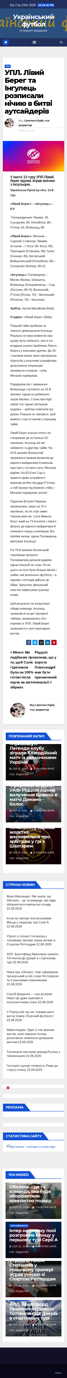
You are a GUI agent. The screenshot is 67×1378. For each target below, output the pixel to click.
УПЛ (7, 66)
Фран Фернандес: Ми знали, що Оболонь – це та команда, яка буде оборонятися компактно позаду (31, 900)
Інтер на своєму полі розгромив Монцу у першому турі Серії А (33, 1235)
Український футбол (33, 20)
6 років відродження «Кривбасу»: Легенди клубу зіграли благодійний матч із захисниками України (33, 750)
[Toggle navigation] (34, 42)
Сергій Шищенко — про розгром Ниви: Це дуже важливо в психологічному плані (29, 998)
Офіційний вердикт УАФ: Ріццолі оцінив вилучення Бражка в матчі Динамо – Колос (33, 795)
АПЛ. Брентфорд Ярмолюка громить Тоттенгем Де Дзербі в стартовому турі (32, 958)
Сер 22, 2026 (20, 1207)
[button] (61, 42)
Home (58, 1373)
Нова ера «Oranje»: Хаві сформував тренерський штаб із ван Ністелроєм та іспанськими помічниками (32, 976)
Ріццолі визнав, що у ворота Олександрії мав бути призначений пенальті (46, 667)
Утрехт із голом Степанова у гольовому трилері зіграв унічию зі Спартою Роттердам (31, 940)
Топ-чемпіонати (18, 1226)
